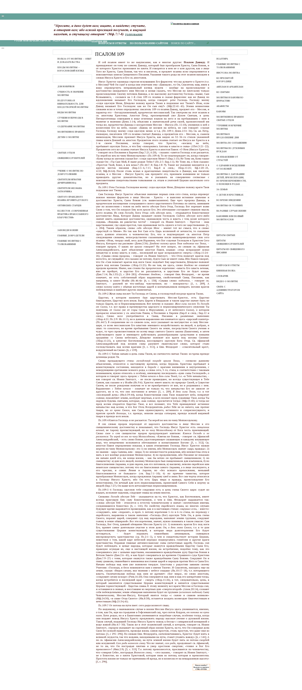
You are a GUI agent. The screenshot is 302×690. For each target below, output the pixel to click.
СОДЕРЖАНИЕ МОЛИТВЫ (71, 126)
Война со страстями (149, 32)
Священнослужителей (71, 158)
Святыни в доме (173, 32)
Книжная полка (225, 270)
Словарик (222, 276)
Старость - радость (51, 40)
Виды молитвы (66, 112)
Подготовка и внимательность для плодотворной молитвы (72, 103)
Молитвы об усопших (229, 205)
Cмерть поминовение (78, 40)
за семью (222, 189)
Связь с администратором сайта (228, 290)
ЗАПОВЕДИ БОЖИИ (67, 230)
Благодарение (23, 32)
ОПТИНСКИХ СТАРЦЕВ (69, 205)
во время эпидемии (228, 200)
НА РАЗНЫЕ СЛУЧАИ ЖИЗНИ (231, 210)
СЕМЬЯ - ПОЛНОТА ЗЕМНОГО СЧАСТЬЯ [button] (216, 29)
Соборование (149, 24)
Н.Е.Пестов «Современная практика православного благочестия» (72, 214)
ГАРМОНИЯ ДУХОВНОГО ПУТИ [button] (25, 29)
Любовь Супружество (214, 32)
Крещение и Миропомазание (32, 24)
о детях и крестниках (229, 194)
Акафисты (222, 106)
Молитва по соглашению (231, 142)
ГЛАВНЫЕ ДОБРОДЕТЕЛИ (70, 235)
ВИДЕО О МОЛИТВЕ (227, 281)
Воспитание (235, 32)
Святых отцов (66, 152)
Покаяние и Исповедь (94, 24)
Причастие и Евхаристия (125, 24)
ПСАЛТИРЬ (222, 58)
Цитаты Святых (225, 235)
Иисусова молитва (78, 32)
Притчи (189, 32)
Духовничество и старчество (117, 32)
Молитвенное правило (71, 131)
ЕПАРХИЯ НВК (99, 41)
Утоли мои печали (26, 40)
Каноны (221, 111)
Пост (94, 32)
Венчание (164, 24)
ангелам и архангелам (229, 86)
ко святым (222, 92)
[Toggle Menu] (3, 16)
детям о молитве (68, 137)
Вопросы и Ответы (227, 265)
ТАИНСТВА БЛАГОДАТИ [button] (21, 20)
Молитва (60, 32)
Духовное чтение (43, 32)
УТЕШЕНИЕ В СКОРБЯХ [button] (21, 37)
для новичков (66, 86)
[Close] (3, 48)
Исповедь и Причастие (65, 24)
